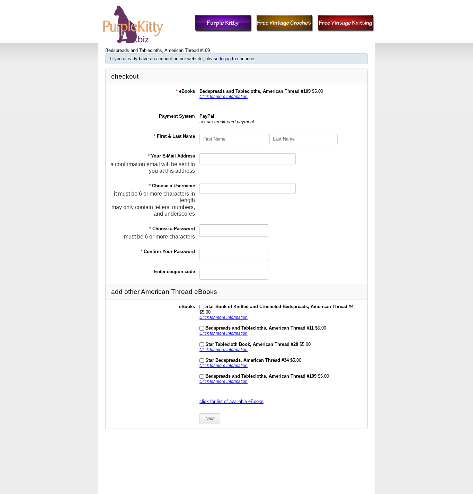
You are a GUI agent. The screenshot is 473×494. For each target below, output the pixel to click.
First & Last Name (174, 136)
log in (225, 58)
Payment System (177, 116)
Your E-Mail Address (171, 156)
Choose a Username (172, 185)
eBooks (185, 91)
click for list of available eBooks (231, 401)
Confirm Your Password (168, 251)
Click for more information (223, 96)
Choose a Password (172, 228)
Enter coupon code (174, 271)
